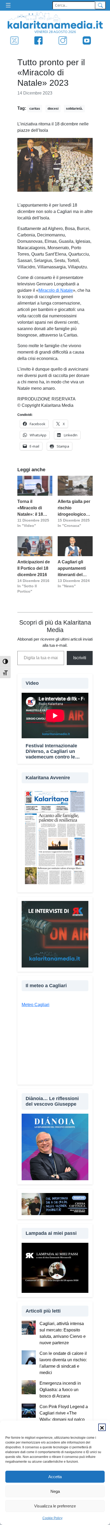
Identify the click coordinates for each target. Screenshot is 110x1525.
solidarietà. (74, 108)
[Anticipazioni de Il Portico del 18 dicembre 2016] (34, 546)
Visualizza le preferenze (55, 1506)
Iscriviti (79, 657)
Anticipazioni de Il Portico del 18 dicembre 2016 (33, 568)
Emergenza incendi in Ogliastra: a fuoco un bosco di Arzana (60, 1389)
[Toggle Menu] (9, 5)
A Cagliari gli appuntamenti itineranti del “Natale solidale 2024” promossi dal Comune (74, 569)
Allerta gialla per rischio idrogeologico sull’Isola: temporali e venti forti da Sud (74, 508)
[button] (102, 1427)
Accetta (55, 1476)
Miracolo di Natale (55, 290)
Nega (55, 1491)
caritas (34, 108)
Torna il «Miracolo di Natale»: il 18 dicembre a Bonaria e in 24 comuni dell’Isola (34, 508)
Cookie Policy (52, 1518)
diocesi (53, 108)
